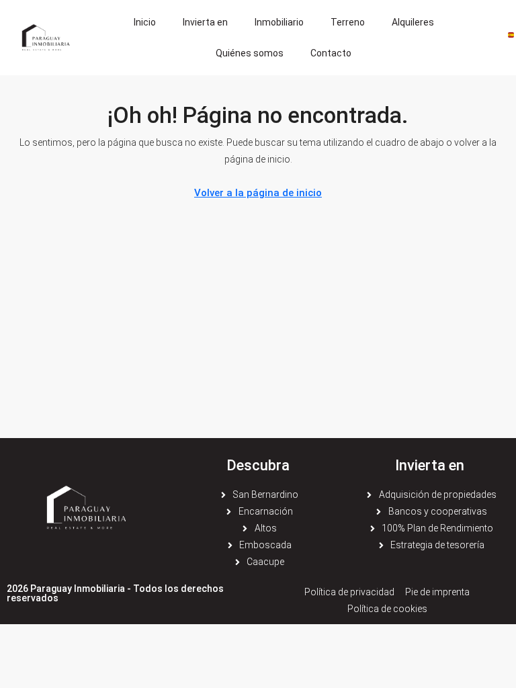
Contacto (330, 53)
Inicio (145, 22)
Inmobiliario (279, 22)
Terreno (348, 22)
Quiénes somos (250, 53)
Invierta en (205, 22)
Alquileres (413, 22)
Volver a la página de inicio (258, 193)
